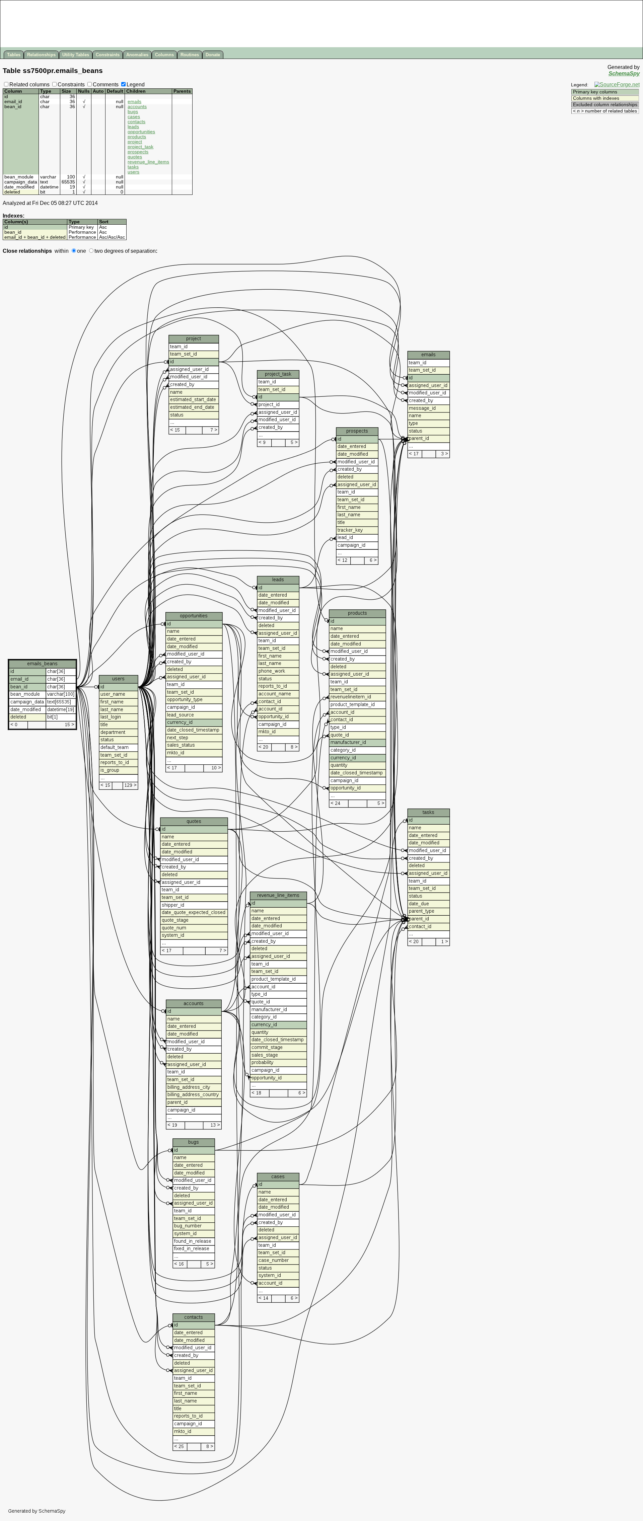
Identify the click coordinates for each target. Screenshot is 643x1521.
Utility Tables (75, 54)
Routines (190, 54)
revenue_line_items (148, 161)
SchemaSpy (624, 73)
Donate (213, 54)
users (133, 171)
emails (134, 101)
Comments (106, 84)
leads (133, 126)
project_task (140, 146)
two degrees (109, 251)
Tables (13, 54)
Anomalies (137, 54)
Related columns (29, 84)
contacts (136, 121)
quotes (135, 156)
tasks (133, 166)
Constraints (108, 54)
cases (134, 116)
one (81, 251)
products (137, 136)
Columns (164, 54)
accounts (137, 106)
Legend (136, 84)
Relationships (41, 54)
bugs (133, 111)
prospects (138, 151)
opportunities (141, 131)
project (135, 141)
